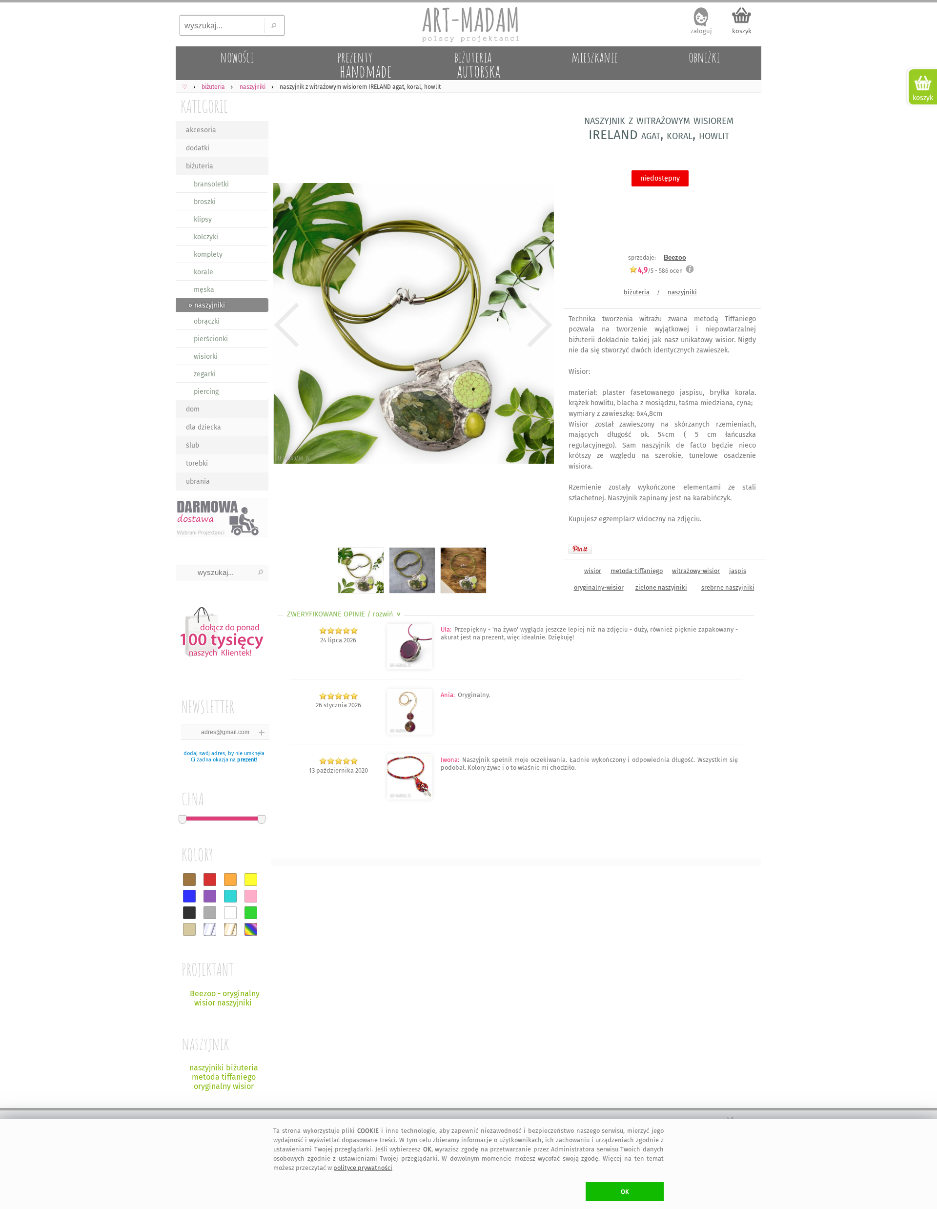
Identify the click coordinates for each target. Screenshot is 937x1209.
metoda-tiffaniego (637, 570)
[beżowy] (189, 929)
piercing (206, 392)
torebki (197, 463)
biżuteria (199, 166)
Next (538, 324)
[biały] (230, 912)
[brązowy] (189, 879)
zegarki (205, 374)
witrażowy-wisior (696, 570)
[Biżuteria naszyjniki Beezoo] (409, 667)
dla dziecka (203, 427)
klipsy (203, 219)
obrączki (207, 321)
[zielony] (250, 912)
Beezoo (675, 257)
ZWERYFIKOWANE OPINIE (345, 614)
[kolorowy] (250, 929)
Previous (287, 324)
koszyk (742, 31)
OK (625, 1191)
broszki (205, 202)
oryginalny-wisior (599, 587)
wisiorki (206, 356)
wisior (592, 570)
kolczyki (206, 237)
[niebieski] (189, 896)
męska (204, 290)
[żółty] (250, 879)
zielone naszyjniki (661, 587)
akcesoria (201, 130)
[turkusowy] (230, 896)
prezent (246, 760)
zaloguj (701, 31)
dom (193, 409)
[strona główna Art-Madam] (468, 24)
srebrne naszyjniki (727, 587)
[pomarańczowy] (230, 879)
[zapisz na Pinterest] (580, 548)
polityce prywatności (362, 1167)
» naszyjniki (206, 305)
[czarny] (189, 912)
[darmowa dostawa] (222, 517)
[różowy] (250, 896)
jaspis (737, 570)
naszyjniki (682, 292)
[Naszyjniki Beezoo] (409, 797)
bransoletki (211, 184)
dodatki (197, 148)
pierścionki (211, 339)
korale (203, 272)
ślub (192, 445)
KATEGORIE (204, 106)
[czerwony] (210, 879)
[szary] (210, 912)
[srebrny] (210, 929)
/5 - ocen (660, 270)
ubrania (198, 481)
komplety (208, 254)
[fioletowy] (210, 896)
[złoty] (230, 929)
